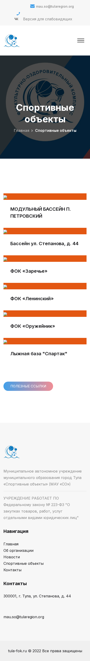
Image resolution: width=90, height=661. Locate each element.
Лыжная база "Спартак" (38, 353)
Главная (21, 130)
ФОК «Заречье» (29, 271)
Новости (11, 557)
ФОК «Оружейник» (32, 326)
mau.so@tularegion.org (55, 6)
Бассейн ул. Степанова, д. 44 (44, 243)
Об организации (18, 550)
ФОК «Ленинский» (32, 298)
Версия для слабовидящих (47, 19)
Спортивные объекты (23, 563)
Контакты (12, 570)
